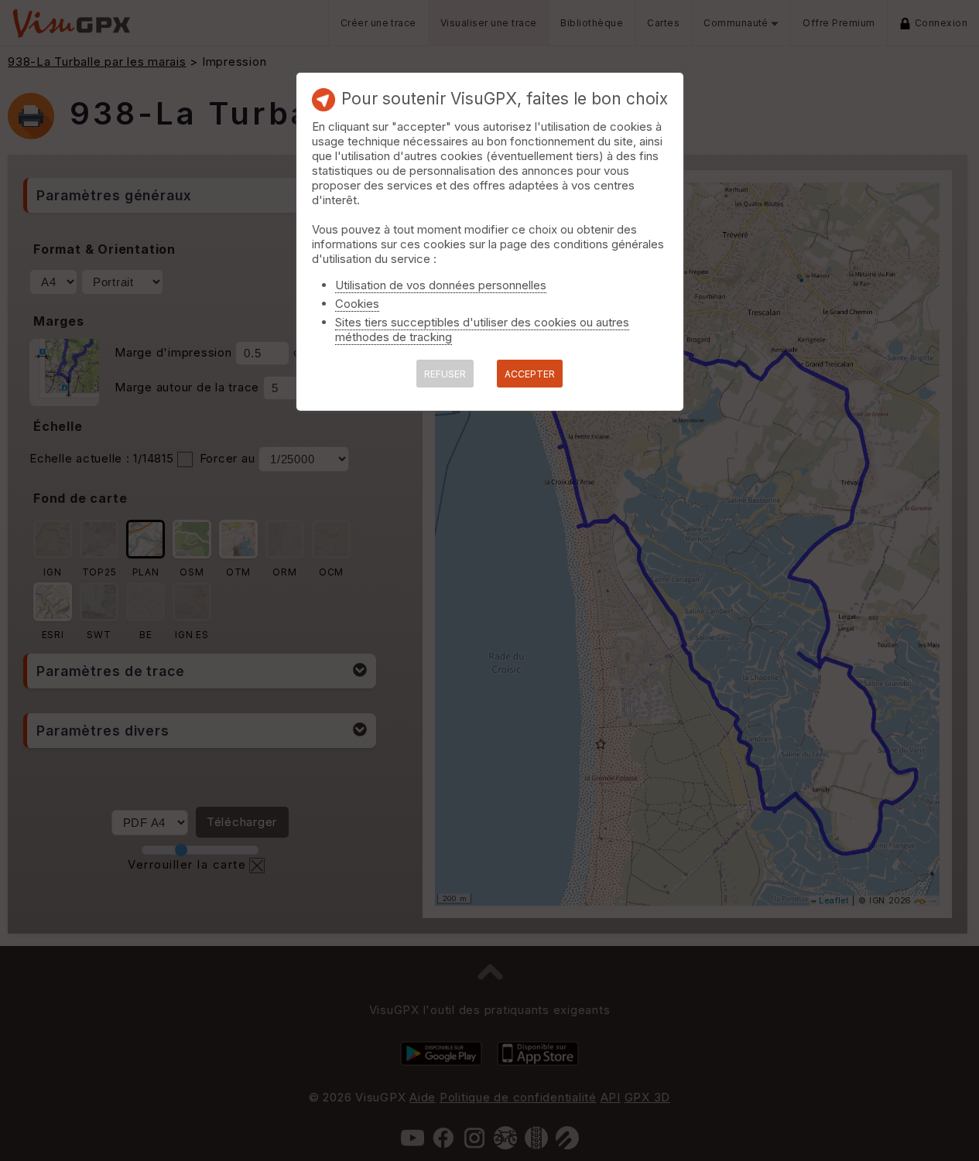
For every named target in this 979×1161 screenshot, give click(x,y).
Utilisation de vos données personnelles (440, 285)
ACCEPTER (530, 374)
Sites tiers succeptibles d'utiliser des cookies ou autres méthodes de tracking (482, 329)
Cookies (357, 303)
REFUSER (445, 374)
